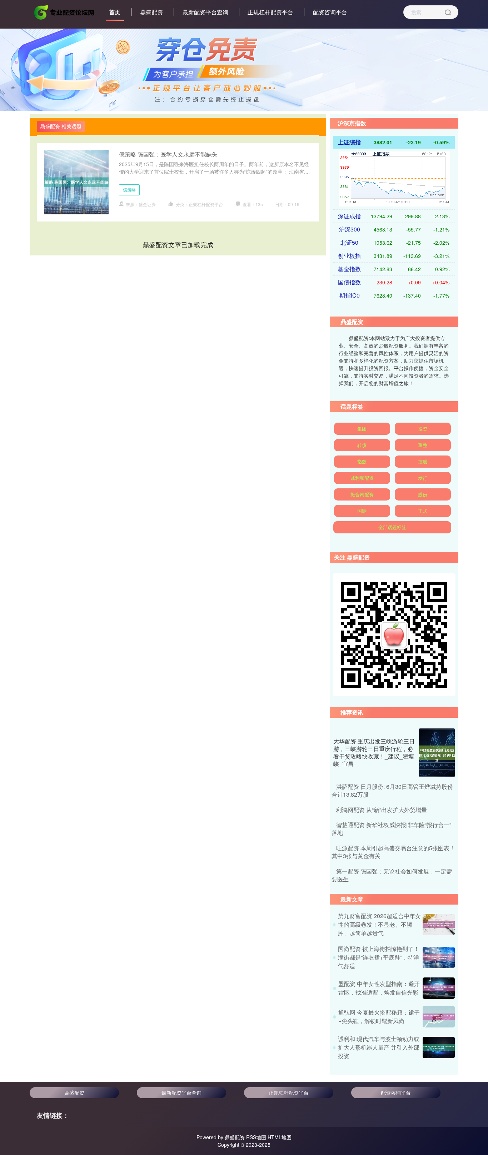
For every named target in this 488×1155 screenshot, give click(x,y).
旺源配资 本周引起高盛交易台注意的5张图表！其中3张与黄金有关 (393, 852)
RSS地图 (256, 1137)
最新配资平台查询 (205, 12)
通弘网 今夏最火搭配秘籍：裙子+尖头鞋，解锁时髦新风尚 (379, 1016)
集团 (362, 428)
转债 (362, 445)
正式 (422, 510)
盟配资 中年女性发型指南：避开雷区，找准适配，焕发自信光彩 (379, 988)
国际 (362, 510)
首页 (114, 12)
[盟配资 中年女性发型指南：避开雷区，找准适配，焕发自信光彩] (439, 988)
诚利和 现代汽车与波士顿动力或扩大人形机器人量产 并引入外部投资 (378, 1047)
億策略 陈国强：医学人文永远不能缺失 (168, 154)
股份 (422, 494)
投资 (422, 428)
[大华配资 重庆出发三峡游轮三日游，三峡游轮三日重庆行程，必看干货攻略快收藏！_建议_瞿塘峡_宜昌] (437, 752)
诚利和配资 (362, 477)
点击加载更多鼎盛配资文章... (178, 244)
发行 (422, 477)
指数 (362, 461)
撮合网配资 (362, 494)
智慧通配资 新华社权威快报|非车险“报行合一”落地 (391, 829)
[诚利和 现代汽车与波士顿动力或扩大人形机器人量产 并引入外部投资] (439, 1047)
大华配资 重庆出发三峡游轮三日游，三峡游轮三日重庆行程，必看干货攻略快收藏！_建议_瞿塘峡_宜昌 (374, 752)
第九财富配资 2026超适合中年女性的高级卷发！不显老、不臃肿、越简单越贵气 (379, 924)
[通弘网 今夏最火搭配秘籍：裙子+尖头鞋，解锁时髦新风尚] (439, 1016)
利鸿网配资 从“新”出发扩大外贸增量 (381, 810)
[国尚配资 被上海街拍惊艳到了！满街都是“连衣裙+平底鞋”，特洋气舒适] (439, 957)
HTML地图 (280, 1137)
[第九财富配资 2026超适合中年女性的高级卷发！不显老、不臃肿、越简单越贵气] (439, 924)
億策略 (129, 189)
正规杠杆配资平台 (270, 12)
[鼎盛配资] (65, 11)
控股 (422, 461)
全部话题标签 (392, 527)
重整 (422, 445)
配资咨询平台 (330, 12)
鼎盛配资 (151, 12)
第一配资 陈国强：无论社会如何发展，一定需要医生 (392, 875)
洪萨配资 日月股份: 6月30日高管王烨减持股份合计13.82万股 (392, 790)
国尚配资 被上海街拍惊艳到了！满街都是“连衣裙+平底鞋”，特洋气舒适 (378, 957)
